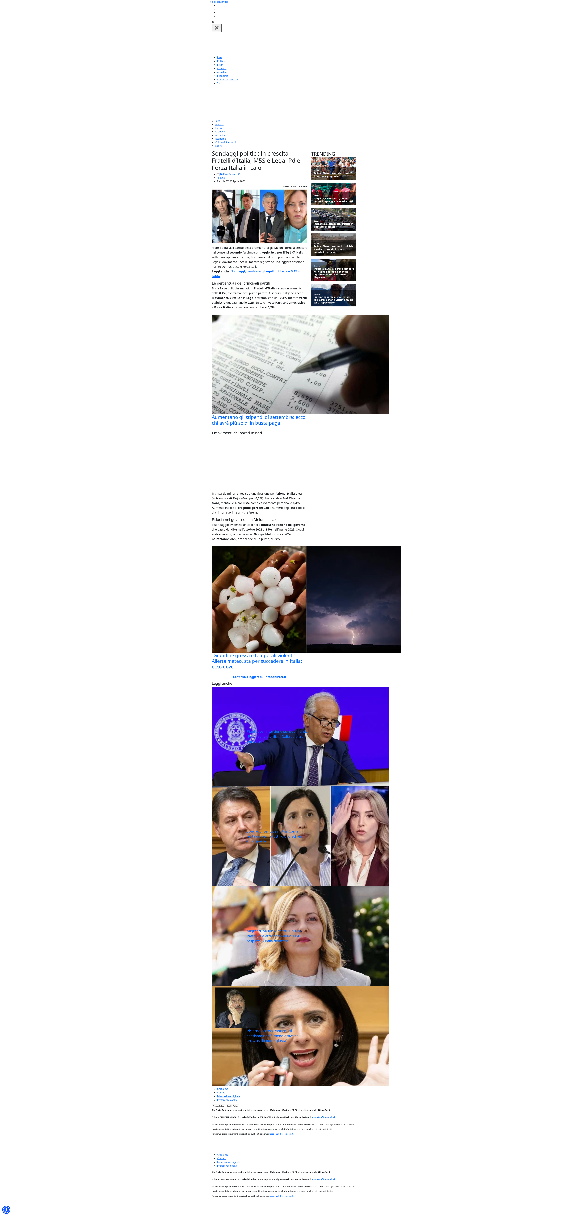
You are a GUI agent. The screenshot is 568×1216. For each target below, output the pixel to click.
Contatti (221, 1092)
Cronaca (221, 68)
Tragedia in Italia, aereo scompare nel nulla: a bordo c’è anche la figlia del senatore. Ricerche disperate (334, 273)
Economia (222, 75)
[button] (6, 1209)
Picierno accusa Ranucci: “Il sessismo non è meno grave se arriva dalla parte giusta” (272, 1035)
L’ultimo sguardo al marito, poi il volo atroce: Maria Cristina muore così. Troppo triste (333, 300)
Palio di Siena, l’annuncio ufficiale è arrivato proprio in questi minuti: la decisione (333, 249)
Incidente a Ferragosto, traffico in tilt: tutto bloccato (333, 225)
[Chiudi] (217, 28)
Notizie (316, 170)
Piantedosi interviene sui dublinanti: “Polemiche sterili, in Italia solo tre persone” (277, 736)
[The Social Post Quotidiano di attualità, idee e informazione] (298, 43)
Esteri (220, 64)
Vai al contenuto (219, 1)
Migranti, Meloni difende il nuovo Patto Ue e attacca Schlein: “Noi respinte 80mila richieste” (274, 935)
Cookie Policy (232, 1106)
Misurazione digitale (228, 1096)
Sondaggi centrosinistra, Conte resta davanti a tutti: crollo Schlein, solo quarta (275, 836)
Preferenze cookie (227, 1100)
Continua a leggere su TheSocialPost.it (259, 677)
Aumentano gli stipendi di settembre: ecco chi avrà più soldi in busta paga (258, 420)
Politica (221, 61)
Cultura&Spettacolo (228, 79)
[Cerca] (213, 22)
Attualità (222, 72)
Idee (219, 57)
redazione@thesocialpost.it (281, 1133)
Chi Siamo (222, 1088)
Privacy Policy (218, 1106)
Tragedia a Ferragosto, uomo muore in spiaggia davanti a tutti (333, 200)
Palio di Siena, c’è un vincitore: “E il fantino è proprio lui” (333, 175)
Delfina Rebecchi (229, 174)
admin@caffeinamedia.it (324, 1117)
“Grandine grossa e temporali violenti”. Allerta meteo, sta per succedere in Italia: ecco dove (257, 661)
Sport (220, 83)
